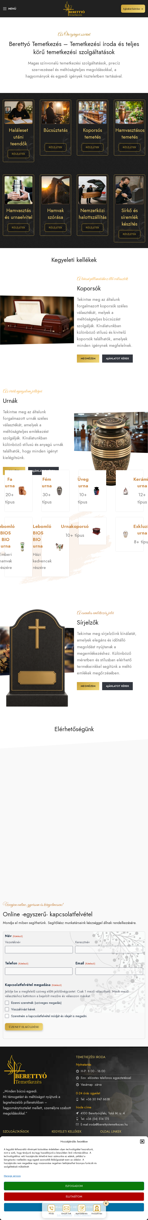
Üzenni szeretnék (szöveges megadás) (36, 1003)
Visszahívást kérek (23, 1009)
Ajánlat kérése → (133, 8)
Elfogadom (74, 1186)
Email (85, 963)
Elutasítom (74, 1196)
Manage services (12, 1176)
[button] (142, 1141)
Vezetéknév (12, 942)
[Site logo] (74, 8)
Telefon (16, 963)
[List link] (110, 1099)
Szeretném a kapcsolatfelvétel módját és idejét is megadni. (49, 1016)
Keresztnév (82, 942)
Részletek (18, 154)
